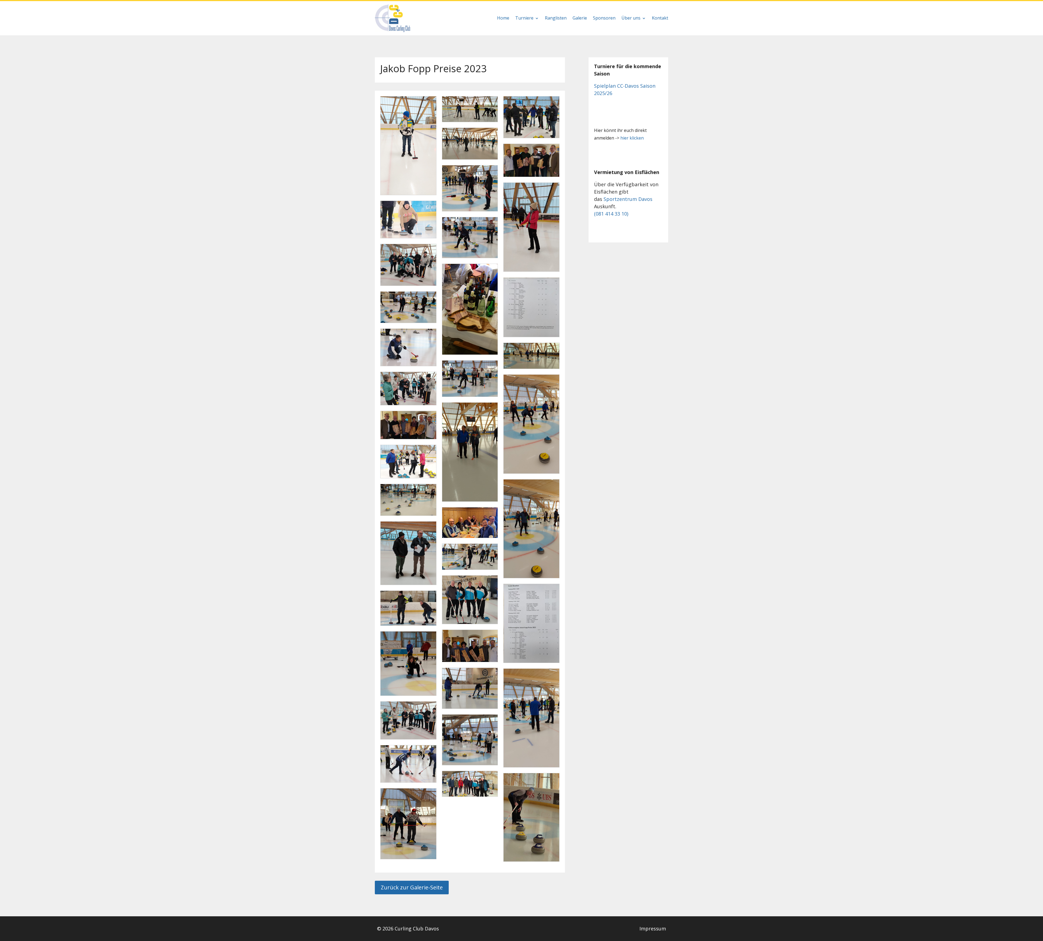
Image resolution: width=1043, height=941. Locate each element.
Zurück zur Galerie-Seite (412, 887)
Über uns (630, 18)
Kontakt (660, 18)
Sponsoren (604, 18)
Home (503, 18)
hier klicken (632, 138)
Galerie (580, 18)
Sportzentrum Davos (628, 199)
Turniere (524, 18)
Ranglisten (556, 18)
